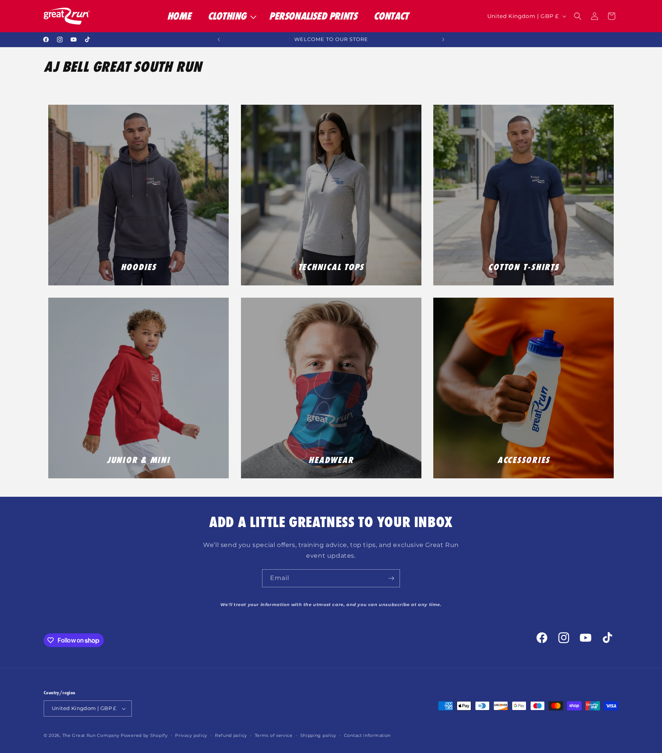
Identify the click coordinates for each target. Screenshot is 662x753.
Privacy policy (191, 735)
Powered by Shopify (144, 735)
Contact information (367, 735)
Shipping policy (318, 735)
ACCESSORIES (523, 460)
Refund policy (231, 735)
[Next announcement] (443, 39)
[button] (230, 16)
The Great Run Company (91, 735)
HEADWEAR (330, 460)
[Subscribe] (391, 578)
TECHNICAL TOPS (331, 267)
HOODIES (138, 267)
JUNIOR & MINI (138, 460)
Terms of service (274, 735)
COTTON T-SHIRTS (523, 267)
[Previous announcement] (218, 39)
